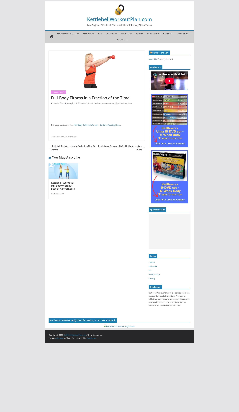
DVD (100, 33)
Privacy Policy (154, 274)
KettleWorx (88, 33)
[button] (77, 34)
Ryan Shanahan (121, 103)
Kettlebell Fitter (58, 103)
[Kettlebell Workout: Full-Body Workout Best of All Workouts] (63, 165)
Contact (152, 262)
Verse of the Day (160, 52)
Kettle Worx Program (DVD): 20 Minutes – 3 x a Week (120, 148)
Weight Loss (126, 33)
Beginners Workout (66, 33)
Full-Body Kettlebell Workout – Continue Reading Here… (97, 125)
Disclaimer (153, 266)
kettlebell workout (94, 103)
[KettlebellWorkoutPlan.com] (52, 37)
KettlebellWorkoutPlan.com (119, 19)
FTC (150, 270)
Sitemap (152, 279)
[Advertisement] (169, 231)
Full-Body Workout (58, 92)
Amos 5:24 (153, 59)
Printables (183, 33)
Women (139, 33)
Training (110, 33)
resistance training (108, 103)
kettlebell (83, 103)
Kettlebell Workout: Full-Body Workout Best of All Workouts (63, 185)
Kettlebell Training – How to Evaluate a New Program (73, 148)
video (130, 103)
